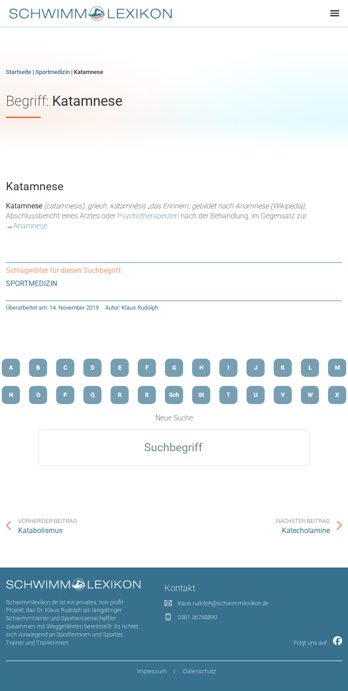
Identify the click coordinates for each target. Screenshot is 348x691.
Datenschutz (199, 671)
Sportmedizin (52, 72)
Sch (174, 394)
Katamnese (34, 186)
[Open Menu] (334, 13)
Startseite (18, 72)
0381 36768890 (197, 617)
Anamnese (30, 226)
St (201, 394)
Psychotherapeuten (149, 216)
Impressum (152, 671)
